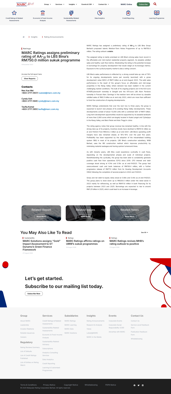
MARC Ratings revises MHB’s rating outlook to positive (127, 242)
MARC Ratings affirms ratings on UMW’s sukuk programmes (85, 242)
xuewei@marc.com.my (49, 93)
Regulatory (26, 342)
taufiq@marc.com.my (48, 109)
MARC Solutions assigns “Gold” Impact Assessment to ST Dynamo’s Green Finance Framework (41, 245)
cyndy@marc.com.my (48, 101)
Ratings (27, 49)
